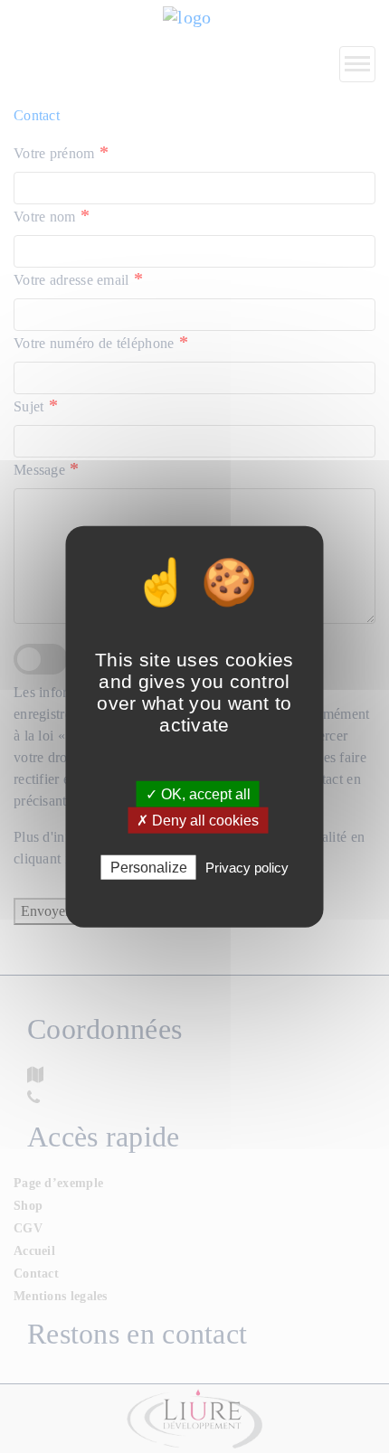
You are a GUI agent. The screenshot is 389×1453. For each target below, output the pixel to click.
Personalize (148, 867)
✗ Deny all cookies (198, 819)
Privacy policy (247, 867)
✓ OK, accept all (198, 793)
